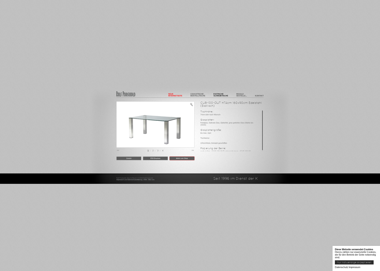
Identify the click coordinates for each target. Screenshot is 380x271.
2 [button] (152, 151)
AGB (145, 179)
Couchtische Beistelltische (197, 95)
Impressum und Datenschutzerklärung (129, 179)
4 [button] (162, 151)
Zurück (129, 158)
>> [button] (193, 150)
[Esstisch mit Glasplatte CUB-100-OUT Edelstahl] (191, 105)
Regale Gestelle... (241, 95)
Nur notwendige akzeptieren (354, 262)
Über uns (151, 179)
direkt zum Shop (182, 158)
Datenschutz (341, 267)
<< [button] (118, 150)
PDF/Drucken (155, 158)
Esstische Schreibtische (220, 95)
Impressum (354, 267)
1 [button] (148, 151)
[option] (155, 125)
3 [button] (157, 151)
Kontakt (259, 96)
